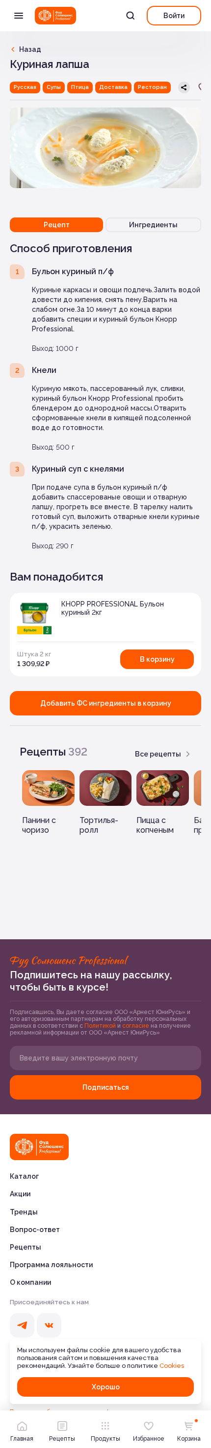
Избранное (148, 1438)
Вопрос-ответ (35, 1229)
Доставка (113, 87)
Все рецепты (158, 754)
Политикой (100, 1025)
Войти (174, 16)
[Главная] (39, 1147)
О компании (30, 1282)
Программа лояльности (51, 1265)
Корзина (189, 1438)
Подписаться (105, 1087)
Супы (54, 87)
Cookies (171, 1365)
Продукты (105, 1438)
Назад (30, 49)
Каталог (24, 1176)
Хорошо (106, 1387)
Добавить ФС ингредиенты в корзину (105, 703)
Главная (21, 1438)
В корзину (157, 659)
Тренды (24, 1212)
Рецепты (25, 1247)
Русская (25, 87)
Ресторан (152, 87)
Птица (80, 87)
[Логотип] (55, 15)
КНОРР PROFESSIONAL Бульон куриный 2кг (112, 608)
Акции (20, 1194)
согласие (136, 1025)
